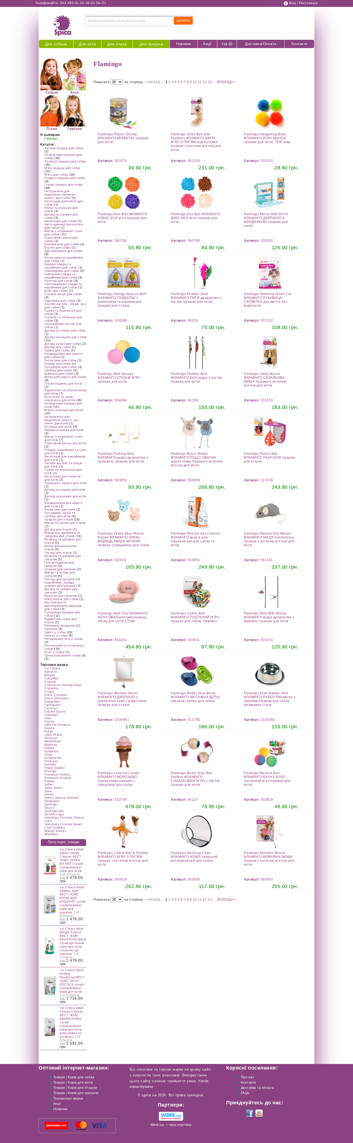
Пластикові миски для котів (65, 443)
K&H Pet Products (57, 724)
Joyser (49, 721)
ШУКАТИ (183, 21)
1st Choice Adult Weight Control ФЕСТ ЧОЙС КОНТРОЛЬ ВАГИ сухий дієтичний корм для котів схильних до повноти (73, 941)
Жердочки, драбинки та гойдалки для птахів (62, 534)
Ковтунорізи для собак (61, 599)
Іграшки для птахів (58, 519)
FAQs (245, 1093)
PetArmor (51, 761)
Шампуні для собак (59, 373)
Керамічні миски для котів (64, 430)
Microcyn (51, 738)
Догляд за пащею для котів (64, 489)
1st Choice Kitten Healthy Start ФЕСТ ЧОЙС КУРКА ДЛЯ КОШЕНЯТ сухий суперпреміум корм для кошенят (73, 900)
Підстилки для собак (60, 300)
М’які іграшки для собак (62, 168)
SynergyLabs (54, 811)
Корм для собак (81, 1077)
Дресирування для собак (63, 251)
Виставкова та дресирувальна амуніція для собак (62, 606)
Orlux (48, 754)
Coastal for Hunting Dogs (62, 685)
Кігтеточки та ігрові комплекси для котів (59, 398)
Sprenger (51, 804)
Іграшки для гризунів (60, 569)
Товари (59, 1077)
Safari (48, 784)
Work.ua (157, 1125)
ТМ (227, 44)
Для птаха (117, 44)
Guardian (51, 714)
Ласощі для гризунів (59, 579)
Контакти (299, 44)
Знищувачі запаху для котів (65, 483)
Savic (48, 791)
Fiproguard (52, 704)
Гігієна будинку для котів (63, 383)
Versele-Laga (54, 814)
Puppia (49, 781)
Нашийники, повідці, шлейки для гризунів (60, 584)
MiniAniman (52, 741)
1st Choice (52, 668)
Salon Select (53, 787)
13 (210, 82)
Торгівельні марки (68, 1098)
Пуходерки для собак (60, 367)
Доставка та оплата (257, 1088)
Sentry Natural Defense (61, 797)
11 (200, 82)
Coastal (50, 681)
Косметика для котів (59, 509)
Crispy (49, 691)
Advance (50, 671)
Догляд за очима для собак (65, 330)
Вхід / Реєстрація (303, 3)
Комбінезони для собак (61, 244)
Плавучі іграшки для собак (64, 178)
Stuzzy (49, 807)
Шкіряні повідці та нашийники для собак (60, 265)
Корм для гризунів (83, 1093)
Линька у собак (56, 635)
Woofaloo (51, 834)
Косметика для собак (60, 360)
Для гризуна (151, 44)
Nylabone (51, 751)
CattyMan (51, 678)
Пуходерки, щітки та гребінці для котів (59, 514)
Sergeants (52, 801)
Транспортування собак (62, 655)
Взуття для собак (57, 247)
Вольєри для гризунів (60, 595)
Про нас (248, 1077)
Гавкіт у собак (55, 632)
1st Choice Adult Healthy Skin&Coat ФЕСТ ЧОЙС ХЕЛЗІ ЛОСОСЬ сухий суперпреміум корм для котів (72, 980)
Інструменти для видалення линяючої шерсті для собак (60, 194)
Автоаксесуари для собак (64, 148)
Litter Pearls (53, 734)
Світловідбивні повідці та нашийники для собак (63, 285)
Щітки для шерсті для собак (65, 377)
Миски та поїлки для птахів (64, 522)
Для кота (87, 44)
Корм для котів (80, 1082)
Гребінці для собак (58, 370)
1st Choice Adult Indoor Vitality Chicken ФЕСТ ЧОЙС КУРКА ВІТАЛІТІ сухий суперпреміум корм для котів (71, 860)
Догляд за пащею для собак (65, 337)
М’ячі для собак (56, 174)
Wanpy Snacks (55, 830)
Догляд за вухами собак (62, 343)
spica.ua (149, 1095)
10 (195, 82)
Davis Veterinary (56, 698)
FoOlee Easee (54, 711)
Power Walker (54, 767)
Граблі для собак (57, 350)
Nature (49, 748)
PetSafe (50, 764)
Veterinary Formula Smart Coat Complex (63, 826)
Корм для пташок (82, 1088)
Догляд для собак (57, 347)
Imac (48, 718)
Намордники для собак (61, 270)
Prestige (50, 771)
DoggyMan (52, 701)
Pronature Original (57, 777)
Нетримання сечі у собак (63, 638)
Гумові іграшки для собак (63, 184)
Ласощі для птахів (58, 552)
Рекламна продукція (59, 625)
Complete (51, 688)
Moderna (50, 744)
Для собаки (56, 44)
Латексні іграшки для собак (65, 161)
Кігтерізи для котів (58, 426)
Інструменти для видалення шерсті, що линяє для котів (61, 420)
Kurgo (48, 731)
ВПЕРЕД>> (226, 82)
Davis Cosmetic (56, 695)
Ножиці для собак (57, 363)
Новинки (183, 44)
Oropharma (52, 758)
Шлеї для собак (56, 290)
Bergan (49, 675)
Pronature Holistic (57, 774)
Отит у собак (54, 652)
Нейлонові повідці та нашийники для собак (60, 275)
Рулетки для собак (58, 280)
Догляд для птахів (58, 529)
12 (205, 82)
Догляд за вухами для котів (65, 496)
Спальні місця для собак (63, 294)
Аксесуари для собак (60, 221)
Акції (207, 44)
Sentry (49, 794)
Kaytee (49, 728)
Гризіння (50, 628)
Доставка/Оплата (260, 44)
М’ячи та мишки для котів (63, 410)
